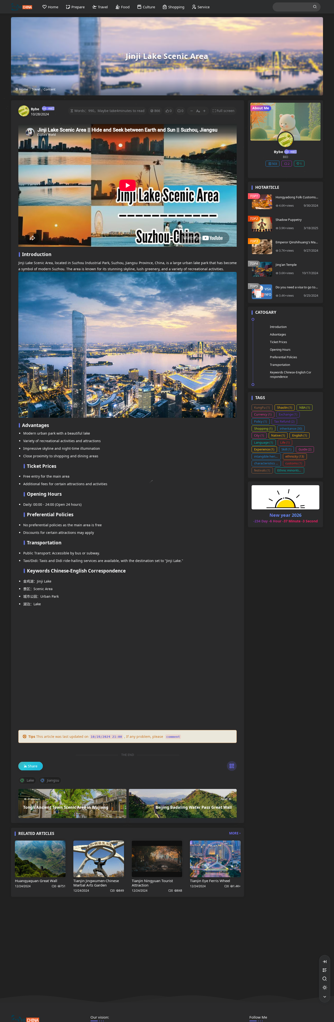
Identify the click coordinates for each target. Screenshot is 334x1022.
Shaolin (284, 407)
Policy (260, 421)
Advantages (278, 334)
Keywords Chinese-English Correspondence (290, 374)
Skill (286, 449)
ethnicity (294, 456)
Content (50, 89)
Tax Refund (284, 421)
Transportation (280, 365)
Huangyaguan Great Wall (36, 880)
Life (285, 442)
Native (278, 435)
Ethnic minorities (290, 470)
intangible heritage (267, 456)
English (299, 435)
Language (263, 442)
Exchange (288, 414)
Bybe (35, 109)
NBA (304, 407)
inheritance (291, 428)
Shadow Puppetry (289, 219)
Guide (305, 449)
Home (23, 89)
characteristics (266, 463)
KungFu (262, 407)
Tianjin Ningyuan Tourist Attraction (152, 882)
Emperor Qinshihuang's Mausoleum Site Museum (296, 244)
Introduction (278, 327)
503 (274, 163)
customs (293, 463)
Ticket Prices (278, 342)
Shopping (263, 428)
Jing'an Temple (286, 264)
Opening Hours (280, 350)
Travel (36, 89)
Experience (264, 449)
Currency (263, 414)
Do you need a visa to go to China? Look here (297, 289)
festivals (262, 470)
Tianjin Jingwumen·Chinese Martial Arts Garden (96, 882)
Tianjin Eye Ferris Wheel (210, 880)
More (233, 833)
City (259, 435)
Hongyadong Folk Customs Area (296, 199)
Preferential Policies (283, 357)
